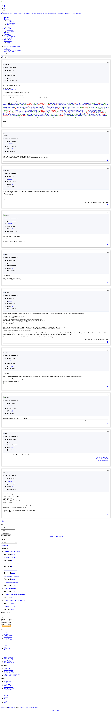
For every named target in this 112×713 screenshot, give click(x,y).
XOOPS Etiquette (8, 639)
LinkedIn (6, 697)
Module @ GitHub (11, 37)
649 (12, 184)
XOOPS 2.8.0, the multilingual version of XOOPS (15, 594)
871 (12, 447)
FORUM (7, 28)
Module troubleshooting (9, 51)
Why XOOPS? (10, 21)
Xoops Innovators (8, 637)
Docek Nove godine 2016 (102, 457)
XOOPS (7, 19)
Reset (8, 535)
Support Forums (7, 661)
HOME (7, 17)
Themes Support (40, 13)
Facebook (6, 695)
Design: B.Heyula (56, 710)
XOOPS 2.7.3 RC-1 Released (10, 570)
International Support (56, 13)
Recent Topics (10, 31)
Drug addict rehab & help (102, 458)
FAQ (5, 647)
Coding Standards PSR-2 (10, 675)
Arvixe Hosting (24, 707)
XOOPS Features (11, 23)
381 (12, 78)
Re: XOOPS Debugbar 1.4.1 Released (12, 551)
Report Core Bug (8, 689)
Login (8, 42)
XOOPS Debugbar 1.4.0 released (11, 606)
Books (5, 645)
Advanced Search (5, 545)
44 (12, 149)
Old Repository (10, 38)
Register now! (51, 536)
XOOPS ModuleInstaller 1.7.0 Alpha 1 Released (14, 600)
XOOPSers (6, 638)
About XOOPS (10, 20)
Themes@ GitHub (8, 658)
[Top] (107, 123)
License (8, 27)
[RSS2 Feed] (33, 707)
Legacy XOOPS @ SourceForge (12, 674)
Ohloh (5, 701)
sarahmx (10, 73)
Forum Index (5, 13)
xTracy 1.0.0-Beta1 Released (10, 588)
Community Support (22, 13)
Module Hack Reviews (66, 13)
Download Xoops (8, 655)
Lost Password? (60, 536)
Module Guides (7, 649)
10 (108, 470)
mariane (10, 179)
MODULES (8, 35)
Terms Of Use (10, 24)
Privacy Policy (11, 707)
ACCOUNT (8, 41)
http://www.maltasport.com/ (9, 89)
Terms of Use (4, 707)
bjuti (9, 442)
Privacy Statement (11, 26)
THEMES (7, 34)
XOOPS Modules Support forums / (12, 50)
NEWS (7, 32)
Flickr (5, 698)
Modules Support (31, 13)
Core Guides (7, 648)
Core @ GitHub (7, 668)
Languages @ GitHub (9, 660)
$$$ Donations (7, 681)
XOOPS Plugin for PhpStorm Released (12, 563)
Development (47, 13)
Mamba (13, 554)
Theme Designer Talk (78, 13)
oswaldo (10, 263)
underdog (10, 143)
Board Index (10, 30)
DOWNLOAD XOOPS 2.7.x (12, 46)
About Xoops (7, 632)
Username (3, 527)
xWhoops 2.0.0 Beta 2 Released (11, 582)
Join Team (6, 682)
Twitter (5, 702)
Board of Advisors (8, 635)
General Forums (13, 13)
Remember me (5, 533)
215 (12, 268)
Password (3, 530)
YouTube (6, 699)
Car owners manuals (103, 460)
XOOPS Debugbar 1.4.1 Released (11, 576)
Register (9, 43)
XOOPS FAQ (8, 39)
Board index (7, 49)
